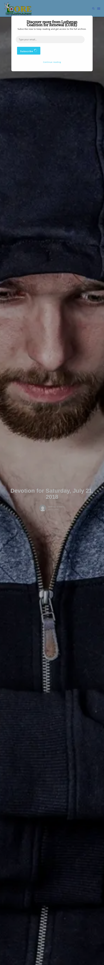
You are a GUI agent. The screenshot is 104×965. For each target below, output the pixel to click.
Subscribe (27, 51)
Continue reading (52, 62)
